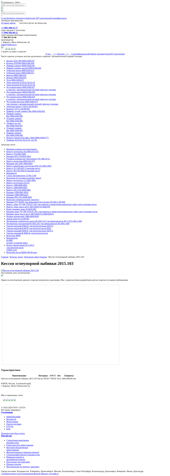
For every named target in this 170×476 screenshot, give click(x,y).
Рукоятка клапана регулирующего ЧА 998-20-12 (28, 159)
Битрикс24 (11, 419)
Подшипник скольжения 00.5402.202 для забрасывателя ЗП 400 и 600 (37, 223)
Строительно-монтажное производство (17, 441)
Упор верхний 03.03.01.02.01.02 (20, 85)
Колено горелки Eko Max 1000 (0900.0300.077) (27, 138)
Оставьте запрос (8, 23)
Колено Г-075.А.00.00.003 (18, 109)
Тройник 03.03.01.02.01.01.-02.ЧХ (21, 140)
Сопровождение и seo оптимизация (30, 474)
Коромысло (11, 173)
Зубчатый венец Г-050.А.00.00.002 (22, 106)
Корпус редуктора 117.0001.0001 (21, 180)
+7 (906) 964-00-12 (9, 32)
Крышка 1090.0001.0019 (17, 192)
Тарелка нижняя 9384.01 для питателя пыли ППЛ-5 (29, 231)
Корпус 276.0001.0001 (16, 154)
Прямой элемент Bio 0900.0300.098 (14, 115)
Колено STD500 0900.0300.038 (20, 63)
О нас (3, 18)
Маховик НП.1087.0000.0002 (19, 163)
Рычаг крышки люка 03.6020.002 (21, 209)
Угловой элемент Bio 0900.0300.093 (14, 129)
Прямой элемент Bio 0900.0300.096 (14, 134)
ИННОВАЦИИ (13, 417)
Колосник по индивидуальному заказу (23, 178)
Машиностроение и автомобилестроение (15, 458)
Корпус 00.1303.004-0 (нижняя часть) (23, 171)
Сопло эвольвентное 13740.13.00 (21, 175)
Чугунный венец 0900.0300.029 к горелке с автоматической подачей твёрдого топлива (31, 98)
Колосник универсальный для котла (22, 199)
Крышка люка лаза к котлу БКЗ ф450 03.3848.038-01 (30, 214)
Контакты (62, 18)
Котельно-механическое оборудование (17, 448)
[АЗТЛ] (2, 2)
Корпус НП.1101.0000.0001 (18, 190)
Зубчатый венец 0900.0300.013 (20, 70)
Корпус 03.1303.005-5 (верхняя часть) (23, 168)
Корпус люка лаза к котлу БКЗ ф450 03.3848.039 (28, 207)
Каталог (31, 18)
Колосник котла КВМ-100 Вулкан (21, 252)
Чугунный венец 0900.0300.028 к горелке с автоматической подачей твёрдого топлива (31, 93)
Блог (8, 429)
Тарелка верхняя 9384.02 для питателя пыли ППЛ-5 (29, 226)
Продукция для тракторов (18, 462)
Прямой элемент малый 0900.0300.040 (23, 68)
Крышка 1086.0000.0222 (17, 195)
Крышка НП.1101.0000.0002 (19, 197)
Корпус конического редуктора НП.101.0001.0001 (29, 166)
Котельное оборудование (35, 257)
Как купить (19, 433)
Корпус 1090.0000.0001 (16, 187)
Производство (7, 433)
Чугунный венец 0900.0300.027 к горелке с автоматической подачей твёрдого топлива (31, 88)
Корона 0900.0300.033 (16, 78)
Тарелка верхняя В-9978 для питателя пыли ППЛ (28, 228)
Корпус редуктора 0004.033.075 (20, 161)
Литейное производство (17, 18)
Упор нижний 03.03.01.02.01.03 (20, 82)
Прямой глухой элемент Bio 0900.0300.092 (25, 111)
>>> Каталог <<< (61, 54)
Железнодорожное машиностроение (22, 452)
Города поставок (13, 424)
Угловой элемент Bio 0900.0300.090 (14, 119)
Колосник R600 (13, 235)
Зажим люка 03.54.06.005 (17, 219)
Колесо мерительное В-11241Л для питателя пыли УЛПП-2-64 (20, 247)
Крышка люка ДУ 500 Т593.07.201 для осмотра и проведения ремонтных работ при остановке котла (51, 211)
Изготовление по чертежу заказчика (22, 467)
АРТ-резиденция (43, 18)
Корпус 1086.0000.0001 (16, 185)
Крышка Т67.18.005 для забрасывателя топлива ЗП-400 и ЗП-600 (35, 202)
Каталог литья (16, 257)
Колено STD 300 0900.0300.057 (20, 61)
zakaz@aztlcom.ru (9, 44)
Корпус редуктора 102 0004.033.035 (22, 151)
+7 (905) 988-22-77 (9, 28)
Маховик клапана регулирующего (21, 149)
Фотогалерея (12, 422)
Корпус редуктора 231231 (18, 183)
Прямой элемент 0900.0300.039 (20, 66)
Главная (4, 257)
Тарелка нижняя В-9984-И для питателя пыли (27, 233)
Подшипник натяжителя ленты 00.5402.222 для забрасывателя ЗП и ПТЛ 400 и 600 (44, 221)
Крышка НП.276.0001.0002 (18, 156)
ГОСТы (9, 426)
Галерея (54, 18)
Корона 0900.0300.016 (16, 75)
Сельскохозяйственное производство (23, 455)
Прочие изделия (13, 464)
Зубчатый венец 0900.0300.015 (20, 73)
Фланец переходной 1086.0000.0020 (22, 216)
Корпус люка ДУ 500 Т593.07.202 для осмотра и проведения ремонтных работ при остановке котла (51, 204)
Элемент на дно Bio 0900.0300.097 (14, 124)
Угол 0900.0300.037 (15, 80)
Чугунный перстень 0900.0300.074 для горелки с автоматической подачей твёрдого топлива (32, 103)
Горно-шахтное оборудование (19, 445)
